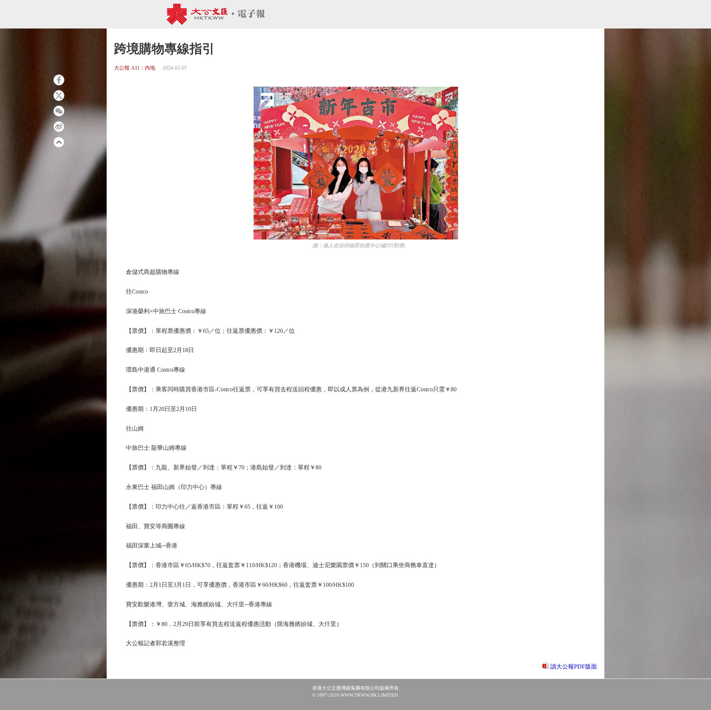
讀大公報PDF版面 (573, 666)
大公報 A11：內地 (134, 68)
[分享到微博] (58, 126)
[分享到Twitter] (58, 95)
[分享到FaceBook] (58, 80)
